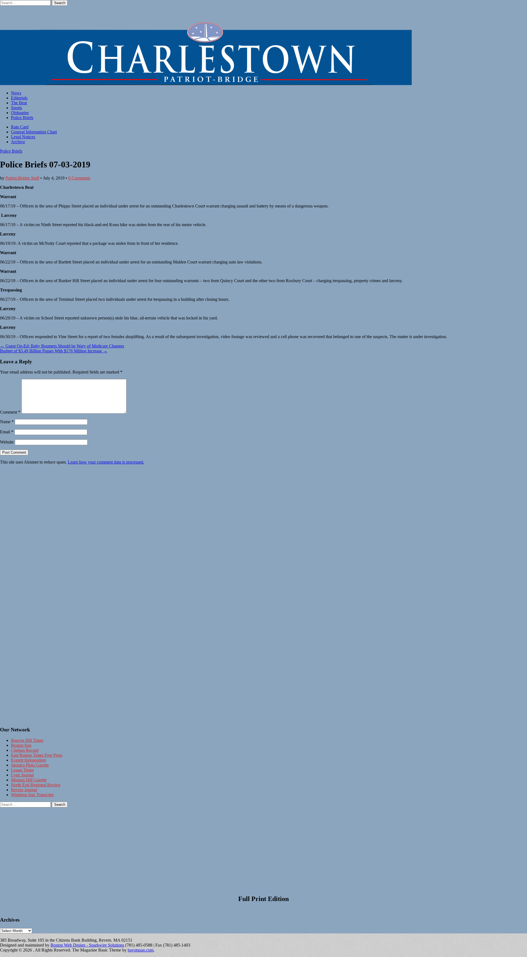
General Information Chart (34, 132)
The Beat (19, 102)
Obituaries (20, 112)
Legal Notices (23, 136)
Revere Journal (24, 789)
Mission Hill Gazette (29, 780)
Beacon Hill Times (27, 740)
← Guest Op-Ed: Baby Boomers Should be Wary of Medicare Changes (62, 346)
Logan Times (22, 770)
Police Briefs (22, 117)
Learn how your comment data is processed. (106, 462)
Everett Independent (28, 760)
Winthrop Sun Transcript (32, 794)
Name (7, 421)
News (16, 93)
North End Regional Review (36, 784)
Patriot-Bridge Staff (22, 178)
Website (7, 442)
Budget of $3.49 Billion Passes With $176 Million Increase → (53, 351)
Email (6, 432)
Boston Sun (21, 745)
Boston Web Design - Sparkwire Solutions (87, 945)
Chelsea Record (24, 750)
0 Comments (79, 178)
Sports (16, 107)
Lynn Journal (22, 775)
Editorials (19, 98)
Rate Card (20, 127)
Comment (10, 412)
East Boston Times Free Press (36, 755)
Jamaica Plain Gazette (30, 765)
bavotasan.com (140, 950)
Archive (18, 141)
